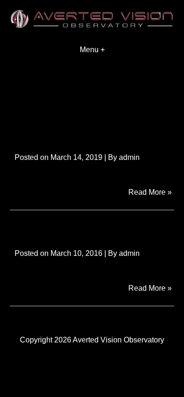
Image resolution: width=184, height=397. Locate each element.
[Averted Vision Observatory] (92, 26)
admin (129, 157)
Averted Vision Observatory (118, 340)
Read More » (151, 192)
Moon (26, 132)
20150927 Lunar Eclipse (82, 228)
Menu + (92, 50)
